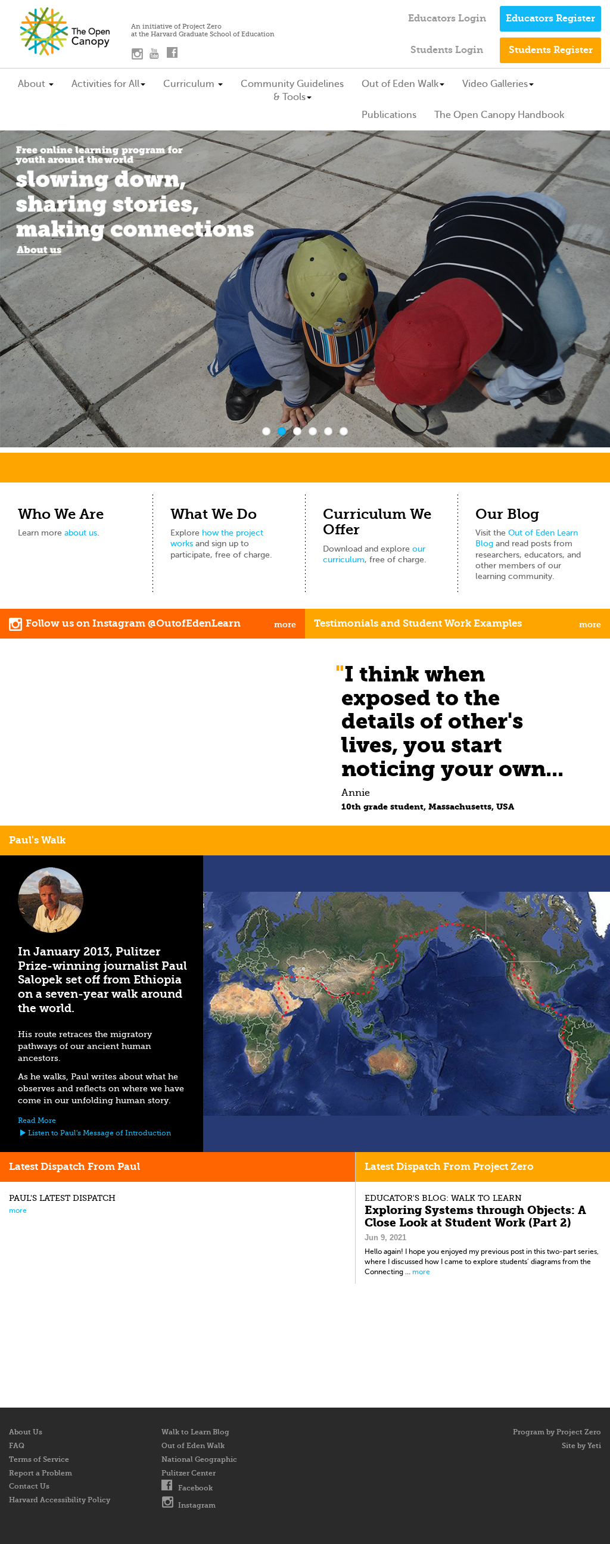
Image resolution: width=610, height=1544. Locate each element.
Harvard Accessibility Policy (59, 1500)
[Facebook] (176, 56)
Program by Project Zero (557, 1432)
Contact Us (29, 1486)
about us (80, 533)
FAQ (16, 1446)
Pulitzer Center (188, 1473)
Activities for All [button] (105, 83)
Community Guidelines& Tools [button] (292, 90)
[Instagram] (140, 56)
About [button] (33, 83)
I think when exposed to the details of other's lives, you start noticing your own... (452, 721)
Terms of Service (39, 1459)
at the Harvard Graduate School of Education (203, 34)
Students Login (446, 49)
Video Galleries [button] (495, 83)
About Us (25, 1432)
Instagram (197, 1505)
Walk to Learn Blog (195, 1432)
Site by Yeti (581, 1446)
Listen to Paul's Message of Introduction (98, 1133)
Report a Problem (40, 1473)
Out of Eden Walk (193, 1446)
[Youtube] (158, 56)
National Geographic (199, 1459)
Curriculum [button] (190, 83)
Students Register (551, 49)
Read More (37, 1120)
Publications (389, 114)
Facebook (195, 1488)
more (18, 1210)
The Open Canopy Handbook (499, 114)
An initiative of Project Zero (176, 26)
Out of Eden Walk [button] (400, 83)
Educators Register (550, 18)
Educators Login (447, 18)
